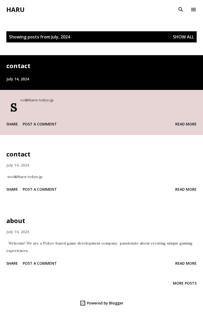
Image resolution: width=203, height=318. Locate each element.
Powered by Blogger (104, 303)
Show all (183, 37)
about (15, 220)
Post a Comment (40, 124)
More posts (185, 283)
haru (15, 9)
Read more (186, 124)
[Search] (181, 9)
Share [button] (12, 124)
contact (18, 65)
